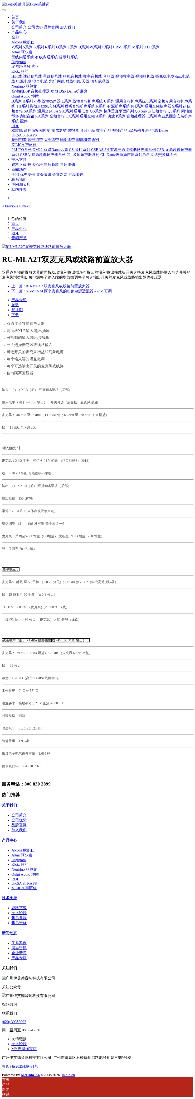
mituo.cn (68, 1075)
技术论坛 (19, 913)
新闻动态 (9, 933)
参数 (15, 305)
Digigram (18, 860)
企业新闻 (19, 953)
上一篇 (50, 286)
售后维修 (19, 923)
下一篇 (61, 291)
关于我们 (9, 805)
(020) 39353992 (14, 1022)
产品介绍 (19, 300)
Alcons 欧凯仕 (22, 850)
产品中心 (19, 229)
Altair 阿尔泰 (21, 855)
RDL (15, 233)
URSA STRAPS (24, 883)
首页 (15, 17)
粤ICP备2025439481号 (20, 1066)
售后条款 (19, 918)
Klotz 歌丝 (19, 864)
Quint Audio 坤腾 (25, 874)
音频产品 (19, 238)
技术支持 (9, 898)
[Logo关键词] (97, 4)
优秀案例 (19, 943)
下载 (15, 315)
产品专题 (19, 958)
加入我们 (19, 830)
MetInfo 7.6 (30, 1075)
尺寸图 (17, 310)
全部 (15, 37)
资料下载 (19, 908)
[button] (10, 206)
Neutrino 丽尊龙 (24, 869)
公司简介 (19, 815)
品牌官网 (19, 825)
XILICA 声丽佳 (24, 888)
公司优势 (19, 820)
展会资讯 (19, 948)
